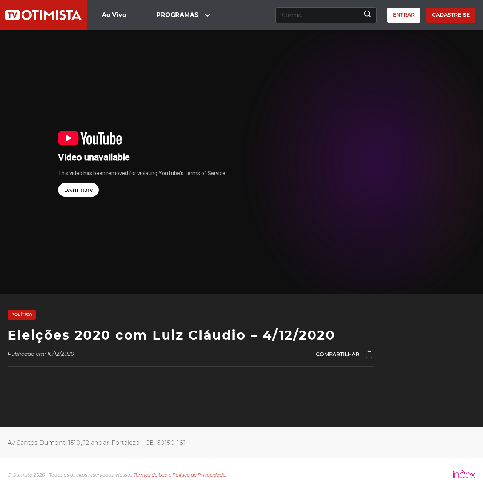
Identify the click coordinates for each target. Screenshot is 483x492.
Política (21, 314)
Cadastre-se (451, 15)
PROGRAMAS (177, 14)
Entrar (404, 15)
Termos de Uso (151, 475)
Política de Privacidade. (199, 475)
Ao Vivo (114, 14)
